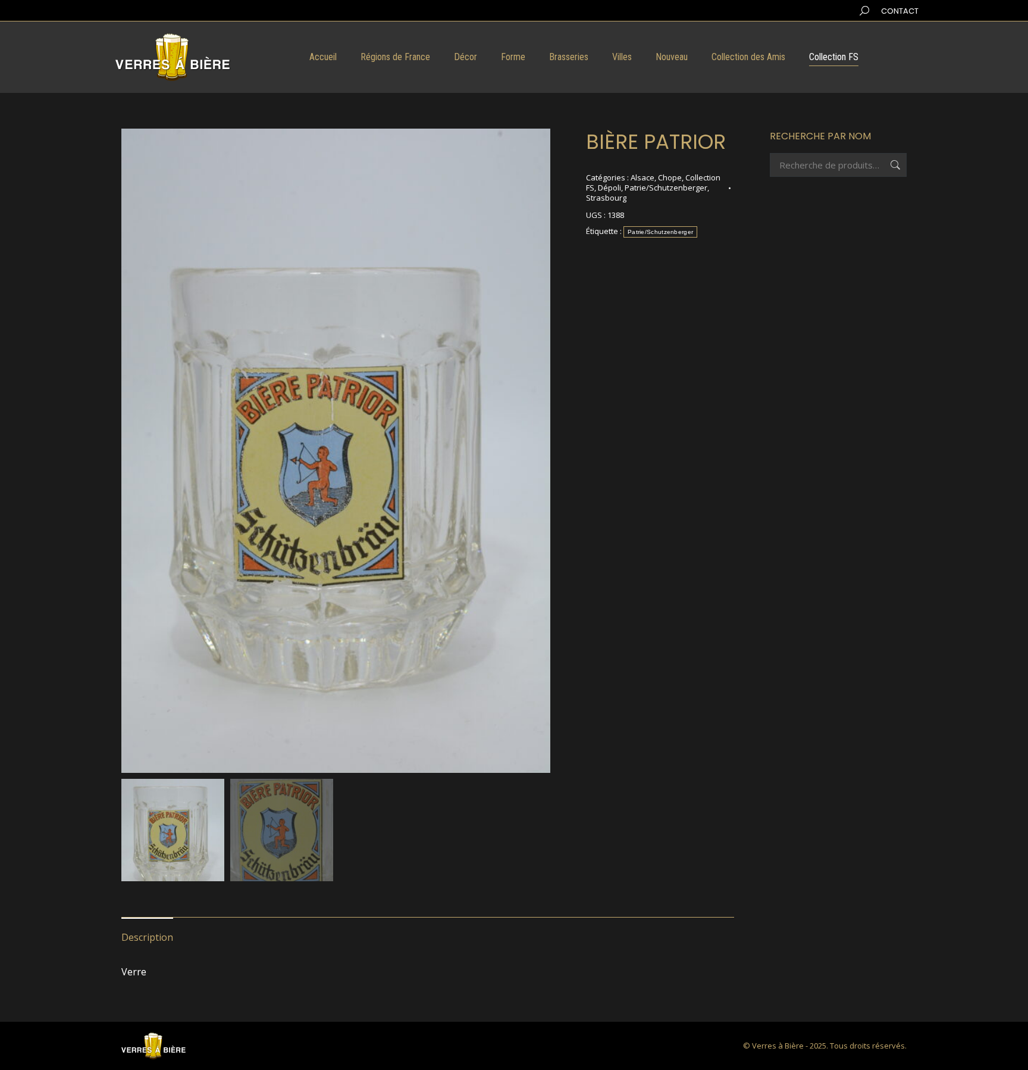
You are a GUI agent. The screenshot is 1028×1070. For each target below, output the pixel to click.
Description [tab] (147, 937)
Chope (670, 177)
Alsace (642, 177)
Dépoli (609, 187)
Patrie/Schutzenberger (666, 187)
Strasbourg (606, 197)
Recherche (894, 165)
